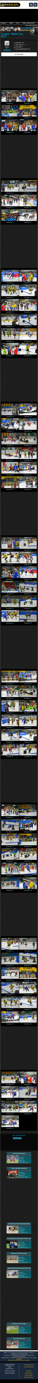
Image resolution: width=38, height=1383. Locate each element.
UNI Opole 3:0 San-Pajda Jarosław (19, 1253)
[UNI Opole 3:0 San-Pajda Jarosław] (12, 1259)
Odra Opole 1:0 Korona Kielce (19, 1323)
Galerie (11, 23)
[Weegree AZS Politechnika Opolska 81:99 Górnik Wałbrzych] (12, 1274)
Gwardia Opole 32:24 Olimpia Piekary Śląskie (19, 1223)
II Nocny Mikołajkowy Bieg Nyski (19, 1168)
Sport (17, 23)
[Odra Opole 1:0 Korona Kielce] (12, 1329)
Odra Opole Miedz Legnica (19, 1153)
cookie (24, 1356)
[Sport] (18, 1139)
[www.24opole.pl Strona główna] (10, 6)
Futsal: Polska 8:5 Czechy (19, 1338)
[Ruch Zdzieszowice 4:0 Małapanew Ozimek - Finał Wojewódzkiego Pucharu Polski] (12, 1244)
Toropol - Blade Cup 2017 (28, 23)
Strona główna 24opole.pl (29, 1364)
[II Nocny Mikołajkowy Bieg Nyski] (12, 1174)
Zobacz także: (31, 25)
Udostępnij (19, 54)
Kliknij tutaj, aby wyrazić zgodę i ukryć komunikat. (19, 1360)
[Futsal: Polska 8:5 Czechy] (12, 1344)
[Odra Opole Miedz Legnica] (12, 1159)
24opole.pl (3, 23)
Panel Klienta (28, 1370)
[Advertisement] (19, 73)
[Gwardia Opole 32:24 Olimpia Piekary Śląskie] (12, 1229)
